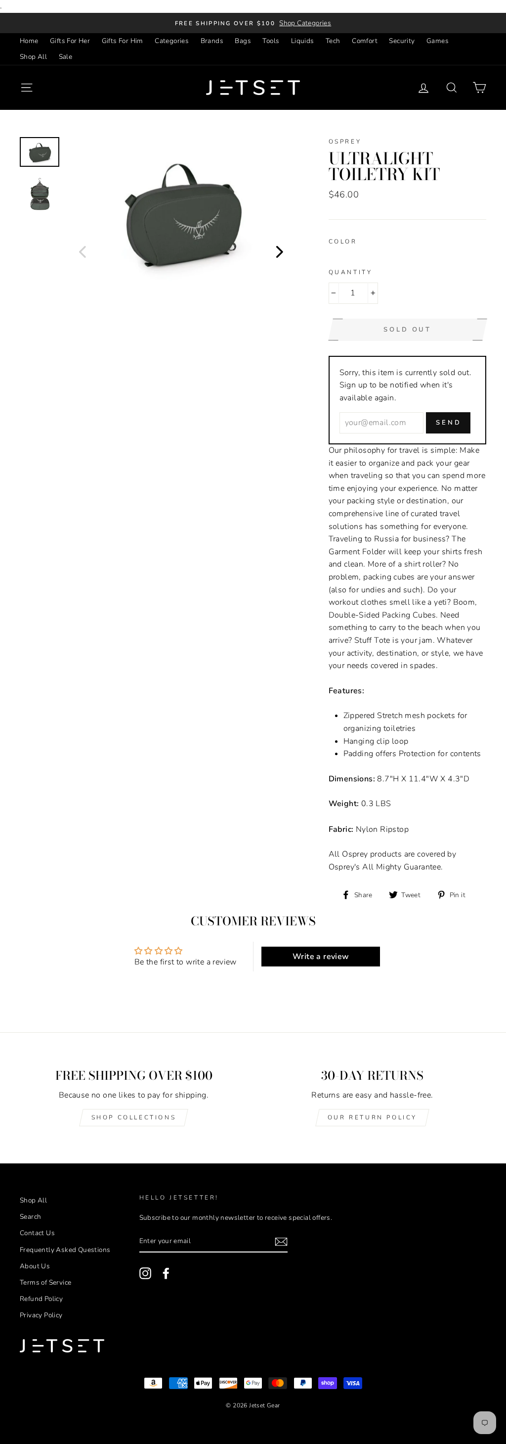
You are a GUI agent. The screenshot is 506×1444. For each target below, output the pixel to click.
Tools (270, 41)
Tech (333, 41)
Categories (172, 41)
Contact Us (37, 1233)
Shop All (33, 56)
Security (402, 41)
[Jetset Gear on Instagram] (145, 1273)
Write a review (321, 956)
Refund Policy (41, 1298)
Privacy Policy (41, 1315)
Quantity (351, 272)
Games (437, 41)
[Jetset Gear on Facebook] (166, 1273)
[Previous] (82, 251)
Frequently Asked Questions (65, 1249)
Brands (212, 41)
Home (29, 41)
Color (343, 241)
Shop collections (133, 1117)
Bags (243, 41)
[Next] (279, 251)
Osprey (345, 141)
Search (30, 1216)
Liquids (302, 41)
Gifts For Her (70, 41)
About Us (35, 1266)
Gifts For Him (122, 41)
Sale (66, 56)
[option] (253, 23)
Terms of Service (45, 1282)
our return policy (372, 1117)
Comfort (365, 41)
